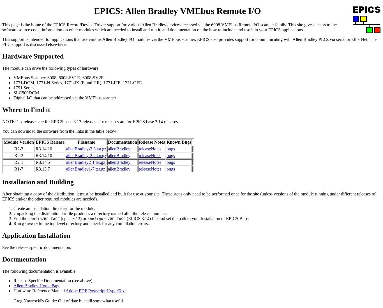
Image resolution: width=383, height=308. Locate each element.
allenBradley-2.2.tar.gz (86, 155)
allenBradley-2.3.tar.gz (86, 148)
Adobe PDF (76, 290)
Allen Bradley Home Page (36, 285)
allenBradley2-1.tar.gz (85, 162)
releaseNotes (150, 148)
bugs (171, 148)
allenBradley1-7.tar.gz (85, 169)
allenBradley (119, 148)
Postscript (96, 290)
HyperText (116, 290)
